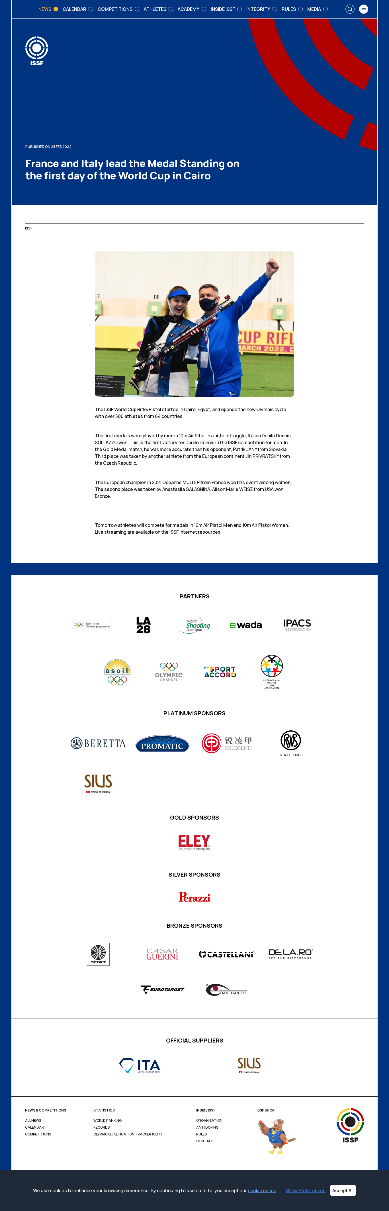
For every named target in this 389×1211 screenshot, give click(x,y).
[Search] (350, 9)
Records (101, 1127)
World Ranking (107, 1120)
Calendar (34, 1127)
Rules (201, 1134)
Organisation (209, 1120)
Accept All (343, 1190)
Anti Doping (207, 1127)
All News (33, 1120)
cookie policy (262, 1190)
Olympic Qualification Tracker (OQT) (127, 1134)
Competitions (38, 1134)
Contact (205, 1141)
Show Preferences (305, 1190)
